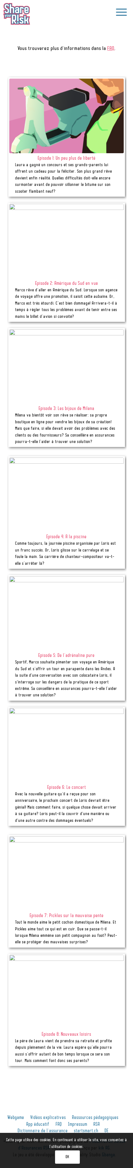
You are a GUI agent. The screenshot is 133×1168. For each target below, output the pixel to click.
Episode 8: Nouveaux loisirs (66, 1034)
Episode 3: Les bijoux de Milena (66, 409)
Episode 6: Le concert (66, 787)
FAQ (110, 48)
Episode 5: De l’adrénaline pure (66, 656)
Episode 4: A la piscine (66, 537)
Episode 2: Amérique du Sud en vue (66, 283)
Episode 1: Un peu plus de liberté (67, 158)
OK (67, 1157)
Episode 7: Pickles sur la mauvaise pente (67, 916)
